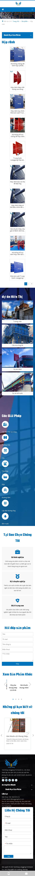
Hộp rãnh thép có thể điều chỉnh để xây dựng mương (17, 206)
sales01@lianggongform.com (15, 799)
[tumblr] (16, 780)
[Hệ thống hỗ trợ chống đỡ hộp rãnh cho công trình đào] (17, 125)
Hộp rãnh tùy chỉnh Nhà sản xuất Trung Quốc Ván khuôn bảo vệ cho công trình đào (17, 112)
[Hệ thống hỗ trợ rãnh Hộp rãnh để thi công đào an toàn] (17, 243)
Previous (5, 684)
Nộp (17, 664)
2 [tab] (16, 699)
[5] (17, 334)
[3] (17, 382)
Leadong (19, 869)
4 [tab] (22, 699)
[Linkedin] (6, 780)
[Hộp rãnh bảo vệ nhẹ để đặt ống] (17, 172)
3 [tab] (19, 699)
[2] (17, 358)
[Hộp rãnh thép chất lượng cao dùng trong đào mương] (17, 78)
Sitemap (25, 869)
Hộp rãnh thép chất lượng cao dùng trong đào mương (17, 88)
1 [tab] (13, 699)
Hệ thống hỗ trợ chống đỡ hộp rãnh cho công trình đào (17, 135)
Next (30, 684)
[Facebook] (3, 780)
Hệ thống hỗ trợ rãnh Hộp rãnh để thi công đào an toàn (17, 253)
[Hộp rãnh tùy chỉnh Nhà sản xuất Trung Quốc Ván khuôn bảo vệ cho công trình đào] (17, 101)
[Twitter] (9, 780)
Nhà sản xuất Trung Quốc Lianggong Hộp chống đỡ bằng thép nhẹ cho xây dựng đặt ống (17, 277)
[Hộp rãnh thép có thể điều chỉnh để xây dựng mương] (17, 196)
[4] (17, 310)
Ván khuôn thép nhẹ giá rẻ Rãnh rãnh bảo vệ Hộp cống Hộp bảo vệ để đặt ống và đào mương (17, 230)
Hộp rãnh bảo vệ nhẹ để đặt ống (17, 183)
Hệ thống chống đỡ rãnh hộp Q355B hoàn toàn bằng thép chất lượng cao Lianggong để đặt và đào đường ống (17, 65)
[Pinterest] (13, 780)
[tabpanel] (12, 688)
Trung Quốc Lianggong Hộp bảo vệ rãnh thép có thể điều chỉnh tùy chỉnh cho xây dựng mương (17, 159)
